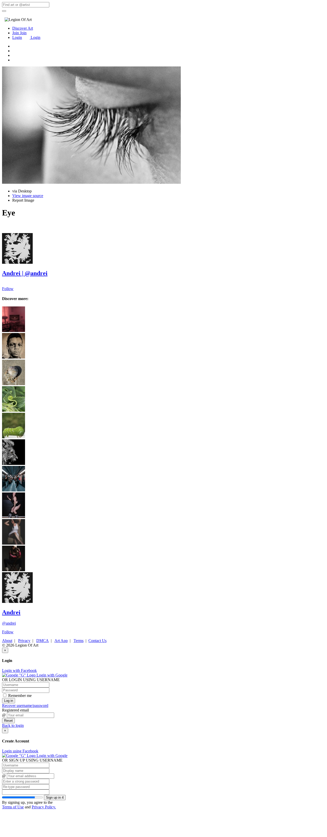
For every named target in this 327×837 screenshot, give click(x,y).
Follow (8, 288)
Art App (61, 640)
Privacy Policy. (44, 807)
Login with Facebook (19, 670)
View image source (27, 195)
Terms (79, 640)
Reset (8, 721)
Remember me (19, 695)
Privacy (24, 640)
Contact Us (97, 640)
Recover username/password (25, 705)
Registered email (15, 710)
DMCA (42, 640)
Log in (8, 701)
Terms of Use (13, 807)
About (7, 640)
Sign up (55, 797)
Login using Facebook (20, 751)
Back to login (13, 725)
